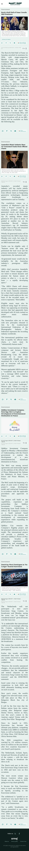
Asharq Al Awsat (6, 38)
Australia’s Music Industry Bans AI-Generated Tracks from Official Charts (14, 145)
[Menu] (1, 3)
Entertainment (5, 8)
